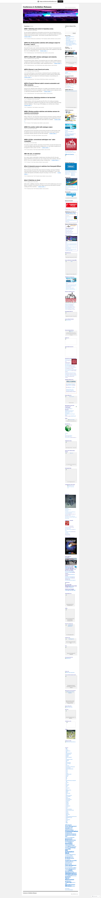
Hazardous (45, 38)
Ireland (66, 849)
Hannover (28, 38)
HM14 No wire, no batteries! (32, 154)
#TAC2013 (70, 385)
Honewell (37, 175)
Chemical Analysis (69, 830)
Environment (68, 841)
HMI (66, 777)
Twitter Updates (67, 888)
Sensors (41, 175)
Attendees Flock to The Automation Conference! (70, 390)
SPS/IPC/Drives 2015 (69, 123)
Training (68, 882)
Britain (71, 828)
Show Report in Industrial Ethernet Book (69, 135)
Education (70, 838)
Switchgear (52, 38)
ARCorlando (68, 825)
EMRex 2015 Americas (69, 154)
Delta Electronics (68, 762)
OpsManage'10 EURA (71, 860)
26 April (74, 590)
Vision (67, 820)
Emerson (68, 840)
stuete (37, 149)
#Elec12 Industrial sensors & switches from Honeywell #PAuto (42, 166)
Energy (74, 840)
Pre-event (67, 229)
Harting (67, 776)
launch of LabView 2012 (68, 509)
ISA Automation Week (69, 851)
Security (67, 871)
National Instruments (69, 795)
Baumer (38, 79)
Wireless (49, 65)
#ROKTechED (68, 86)
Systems (68, 877)
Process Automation (68, 867)
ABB (66, 748)
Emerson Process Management (70, 766)
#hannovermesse (68, 566)
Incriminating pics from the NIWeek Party (70, 516)
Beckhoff (67, 756)
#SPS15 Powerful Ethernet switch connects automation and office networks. (41, 84)
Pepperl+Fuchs (33, 38)
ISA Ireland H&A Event (69, 854)
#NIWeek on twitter (67, 174)
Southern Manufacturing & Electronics (71, 816)
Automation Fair (69, 827)
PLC (66, 866)
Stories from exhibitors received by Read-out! (71, 189)
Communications (72, 831)
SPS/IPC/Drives (39, 52)
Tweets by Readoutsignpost (69, 889)
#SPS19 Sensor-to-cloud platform (70, 42)
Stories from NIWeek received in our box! (71, 171)
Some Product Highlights (68, 572)
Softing (67, 815)
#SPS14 (69, 219)
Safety (35, 135)
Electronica (29, 175)
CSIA (66, 761)
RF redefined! (66, 510)
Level (66, 855)
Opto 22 (67, 797)
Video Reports (66, 532)
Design (69, 837)
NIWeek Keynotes (67, 170)
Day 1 (68, 87)
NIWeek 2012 (66, 508)
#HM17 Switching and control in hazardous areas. (39, 29)
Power (68, 866)
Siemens (41, 93)
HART (73, 845)
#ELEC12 (71, 436)
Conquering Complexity (70, 834)
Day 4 (73, 151)
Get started (60, 1)
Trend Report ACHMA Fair (68, 531)
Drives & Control (68, 763)
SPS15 (72, 131)
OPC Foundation (68, 796)
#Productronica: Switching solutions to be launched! (39, 97)
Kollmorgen (67, 784)
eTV (65, 434)
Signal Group (68, 814)
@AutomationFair (70, 152)
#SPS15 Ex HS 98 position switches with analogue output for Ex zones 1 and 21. (42, 43)
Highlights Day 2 (73, 174)
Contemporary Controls (69, 759)
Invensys (67, 782)
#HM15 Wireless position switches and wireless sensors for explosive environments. (42, 112)
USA (66, 883)
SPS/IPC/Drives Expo (30, 52)
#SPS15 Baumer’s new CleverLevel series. (36, 69)
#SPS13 (67, 283)
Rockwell (67, 801)
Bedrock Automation (69, 757)
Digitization (72, 837)
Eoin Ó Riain (35, 30)
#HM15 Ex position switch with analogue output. (38, 127)
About (28, 22)
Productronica (29, 107)
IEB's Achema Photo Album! (68, 529)
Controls (66, 837)
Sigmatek (67, 813)
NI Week (67, 858)
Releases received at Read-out (68, 435)
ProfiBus (74, 867)
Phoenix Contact (68, 864)
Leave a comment (58, 38)
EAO (66, 764)
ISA (66, 783)
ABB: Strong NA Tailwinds (69, 410)
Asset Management (71, 826)
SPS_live (66, 132)
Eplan (73, 841)
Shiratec (67, 811)
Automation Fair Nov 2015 (70, 138)
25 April (70, 590)
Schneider (67, 803)
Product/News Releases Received (70, 133)
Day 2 (71, 87)
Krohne (74, 854)
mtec (66, 794)
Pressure (70, 866)
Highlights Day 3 (73, 175)
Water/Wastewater (70, 884)
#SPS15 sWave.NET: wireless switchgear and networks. (40, 57)
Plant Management (70, 865)
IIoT (70, 846)
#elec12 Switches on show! (32, 180)
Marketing (68, 855)
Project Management (70, 869)
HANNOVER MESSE (68, 845)
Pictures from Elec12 (67, 437)
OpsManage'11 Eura (69, 861)
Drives (66, 838)
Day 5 (71, 230)
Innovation (67, 847)
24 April (66, 590)
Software (74, 873)
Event (28, 149)
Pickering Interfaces (69, 799)
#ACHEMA (69, 186)
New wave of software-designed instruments (71, 243)
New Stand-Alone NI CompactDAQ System (70, 511)
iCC (66, 779)
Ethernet (38, 93)
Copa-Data (67, 760)
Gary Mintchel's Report (68, 528)
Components (68, 832)
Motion (71, 855)
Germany (37, 188)
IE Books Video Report (68, 73)
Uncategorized (38, 38)
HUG (66, 778)
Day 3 (73, 87)
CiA (66, 758)
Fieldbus (70, 842)
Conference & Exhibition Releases (37, 7)
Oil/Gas (72, 858)
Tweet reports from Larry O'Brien (70, 187)
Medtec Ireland (68, 793)
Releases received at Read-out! (69, 571)
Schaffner (67, 802)
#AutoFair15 (74, 152)
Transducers (73, 882)
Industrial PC (73, 846)
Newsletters (66, 433)
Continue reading (28, 36)
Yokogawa (73, 886)
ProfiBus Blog (73, 574)
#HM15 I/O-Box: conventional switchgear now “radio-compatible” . (39, 140)
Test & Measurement (69, 878)
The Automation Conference (70, 384)
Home (25, 22)
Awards (67, 828)
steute (43, 52)
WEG (66, 821)
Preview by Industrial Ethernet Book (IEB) (71, 284)
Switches (49, 38)
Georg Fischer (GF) (68, 774)
